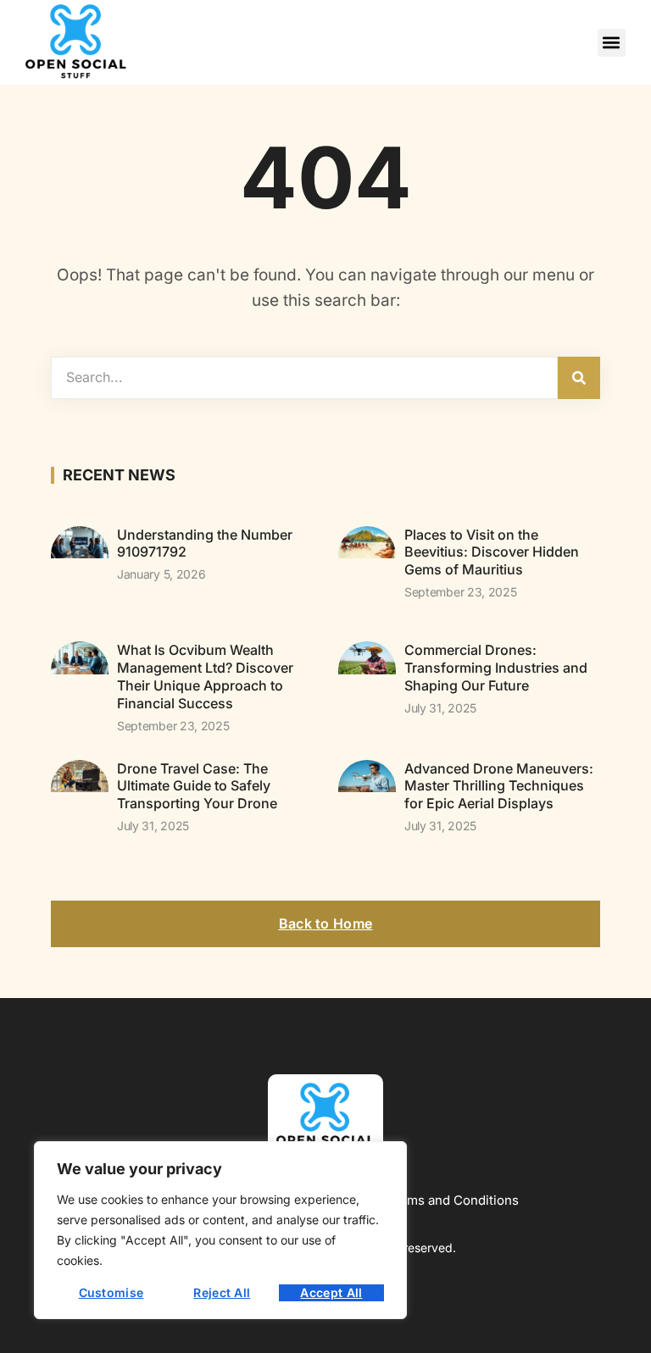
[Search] (579, 378)
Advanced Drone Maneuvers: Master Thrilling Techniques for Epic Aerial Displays (498, 786)
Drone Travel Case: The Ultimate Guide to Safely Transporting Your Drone (197, 786)
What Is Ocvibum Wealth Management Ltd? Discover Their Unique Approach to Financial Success (205, 676)
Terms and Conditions (453, 1200)
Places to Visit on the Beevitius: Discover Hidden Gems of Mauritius (491, 552)
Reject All (221, 1292)
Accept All (331, 1292)
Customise (111, 1292)
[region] (220, 1230)
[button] (612, 43)
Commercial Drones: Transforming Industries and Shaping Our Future (495, 667)
